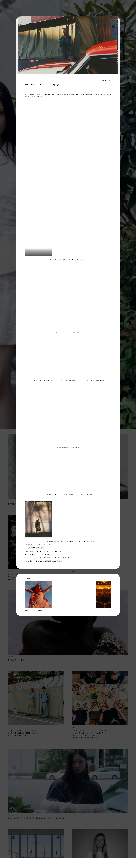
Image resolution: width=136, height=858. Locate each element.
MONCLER (63, 260)
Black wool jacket (41, 380)
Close (68, 20)
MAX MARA (90, 541)
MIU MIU (85, 260)
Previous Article (34, 595)
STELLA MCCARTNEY (62, 494)
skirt (50, 380)
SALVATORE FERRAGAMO (96, 380)
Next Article (102, 595)
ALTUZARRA (75, 333)
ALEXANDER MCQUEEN (71, 447)
